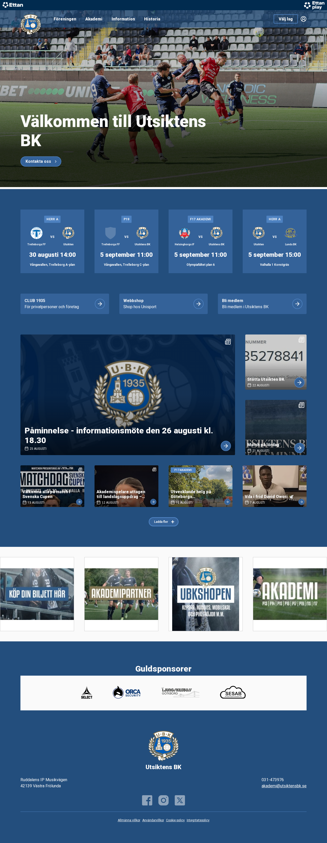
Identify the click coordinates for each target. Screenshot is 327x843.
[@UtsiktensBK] (180, 800)
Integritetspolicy (198, 820)
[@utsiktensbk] (163, 800)
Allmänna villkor (129, 820)
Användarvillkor (153, 820)
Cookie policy (175, 820)
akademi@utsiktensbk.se (284, 785)
